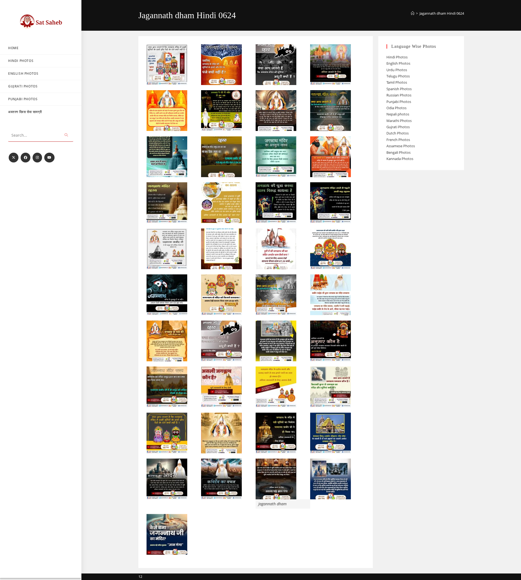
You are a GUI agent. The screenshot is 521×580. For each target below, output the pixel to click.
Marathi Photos (399, 120)
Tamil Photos (396, 82)
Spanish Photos (399, 88)
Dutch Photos (397, 133)
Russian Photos (398, 95)
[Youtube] (49, 157)
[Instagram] (37, 157)
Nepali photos (397, 114)
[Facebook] (25, 157)
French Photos (398, 139)
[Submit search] (66, 135)
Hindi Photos (397, 57)
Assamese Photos (400, 145)
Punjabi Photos (398, 101)
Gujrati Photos (398, 126)
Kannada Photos (399, 158)
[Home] (412, 13)
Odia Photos (396, 107)
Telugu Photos (398, 76)
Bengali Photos (398, 152)
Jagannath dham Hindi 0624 (442, 13)
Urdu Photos (396, 69)
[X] (13, 157)
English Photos (398, 63)
